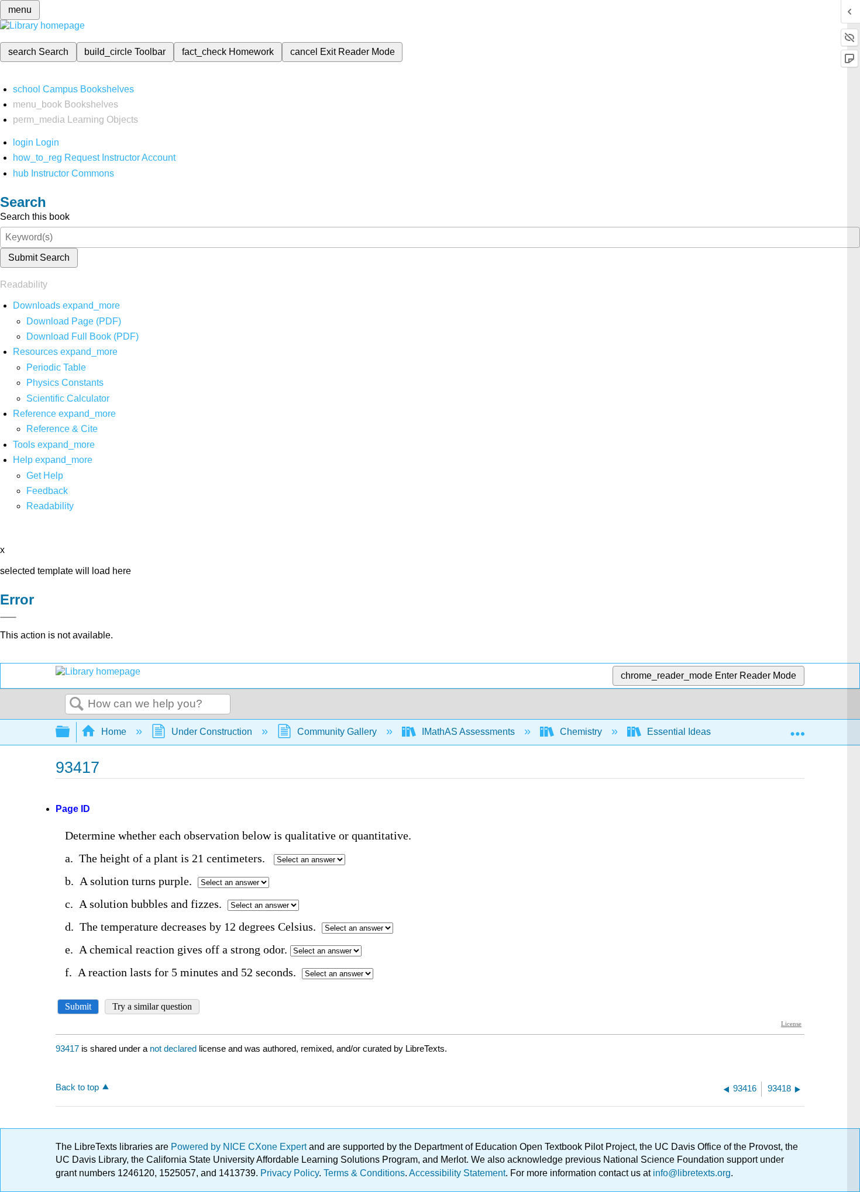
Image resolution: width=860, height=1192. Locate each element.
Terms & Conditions (364, 1173)
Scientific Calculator (67, 398)
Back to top (77, 1087)
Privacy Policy (289, 1173)
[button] (47, 491)
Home (114, 732)
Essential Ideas (679, 732)
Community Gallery (337, 732)
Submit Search (39, 257)
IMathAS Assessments (468, 732)
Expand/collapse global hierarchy (70, 732)
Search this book (35, 217)
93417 (67, 1048)
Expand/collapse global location (797, 728)
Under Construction (211, 732)
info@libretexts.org (691, 1173)
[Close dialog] (8, 617)
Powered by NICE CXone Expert (240, 1147)
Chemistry (581, 732)
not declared (174, 1048)
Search (76, 704)
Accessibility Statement (457, 1173)
